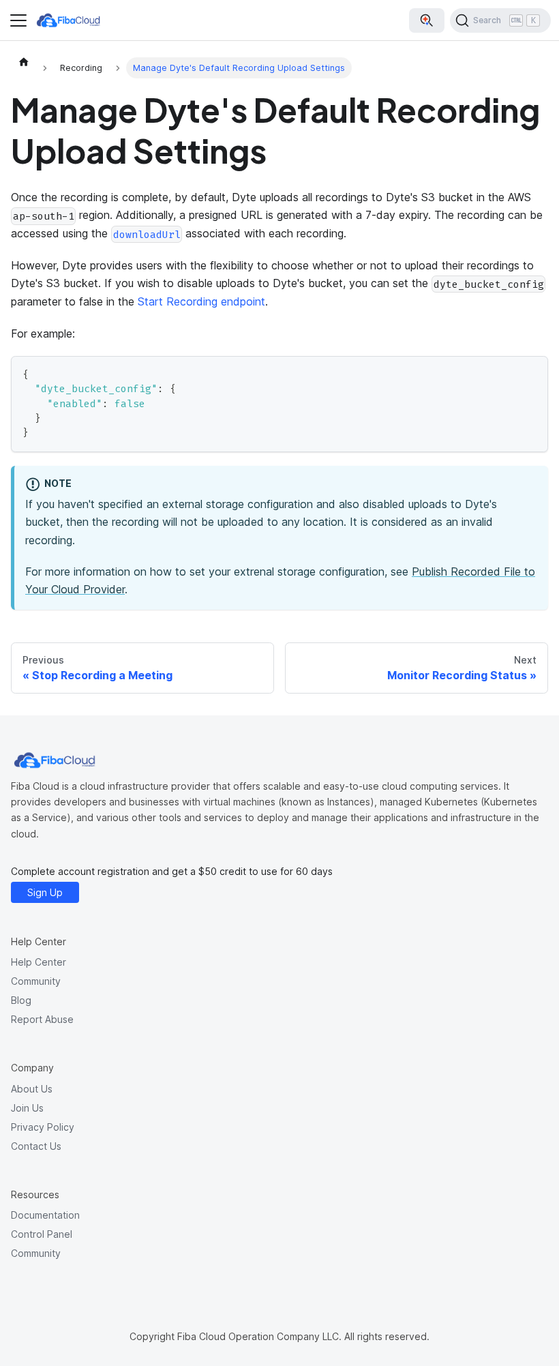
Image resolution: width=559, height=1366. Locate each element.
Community (36, 981)
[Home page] (24, 61)
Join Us (27, 1108)
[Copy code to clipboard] (531, 372)
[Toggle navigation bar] (18, 20)
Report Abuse (42, 1019)
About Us (31, 1089)
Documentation (45, 1215)
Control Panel (41, 1234)
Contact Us (36, 1146)
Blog (21, 1000)
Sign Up (45, 892)
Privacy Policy (42, 1127)
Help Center (38, 962)
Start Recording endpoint (201, 301)
